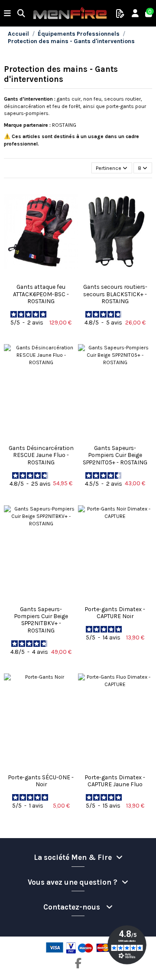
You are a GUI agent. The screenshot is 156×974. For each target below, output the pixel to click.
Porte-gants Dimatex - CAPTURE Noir (115, 612)
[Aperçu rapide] (41, 277)
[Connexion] (135, 13)
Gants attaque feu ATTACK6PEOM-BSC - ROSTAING (41, 293)
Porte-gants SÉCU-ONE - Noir (41, 781)
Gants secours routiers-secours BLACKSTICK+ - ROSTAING (115, 293)
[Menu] (7, 13)
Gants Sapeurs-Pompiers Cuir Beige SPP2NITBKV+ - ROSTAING (41, 619)
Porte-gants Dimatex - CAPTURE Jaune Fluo (115, 781)
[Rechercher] (21, 13)
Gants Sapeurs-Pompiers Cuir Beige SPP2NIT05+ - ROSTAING (115, 455)
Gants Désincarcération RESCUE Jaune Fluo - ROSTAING (41, 455)
